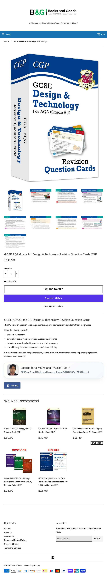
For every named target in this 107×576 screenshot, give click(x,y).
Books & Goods (16, 565)
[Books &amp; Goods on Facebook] (52, 558)
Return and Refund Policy (15, 540)
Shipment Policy (11, 544)
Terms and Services (12, 548)
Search (7, 528)
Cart (103, 34)
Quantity (8, 268)
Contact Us (9, 536)
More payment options (53, 306)
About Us (8, 532)
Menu (8, 34)
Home (6, 41)
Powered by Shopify (32, 565)
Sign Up (97, 538)
